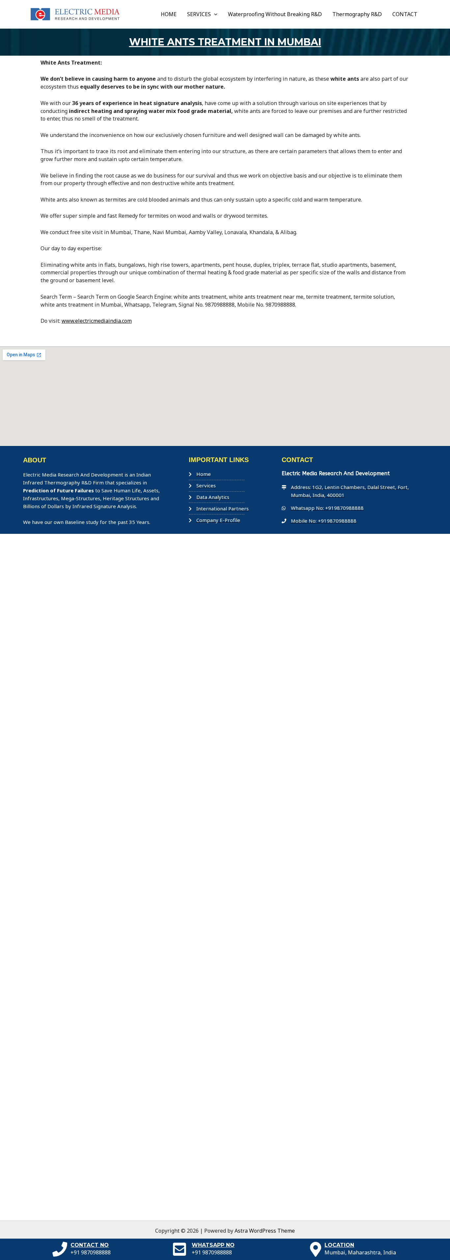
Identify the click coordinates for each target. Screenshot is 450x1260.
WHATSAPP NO (213, 1245)
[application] (214, 14)
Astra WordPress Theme (265, 1230)
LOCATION (339, 1245)
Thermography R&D (357, 14)
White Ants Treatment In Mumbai (225, 42)
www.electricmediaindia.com (97, 320)
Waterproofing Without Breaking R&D (275, 14)
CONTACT (404, 14)
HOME (169, 14)
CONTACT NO (89, 1245)
